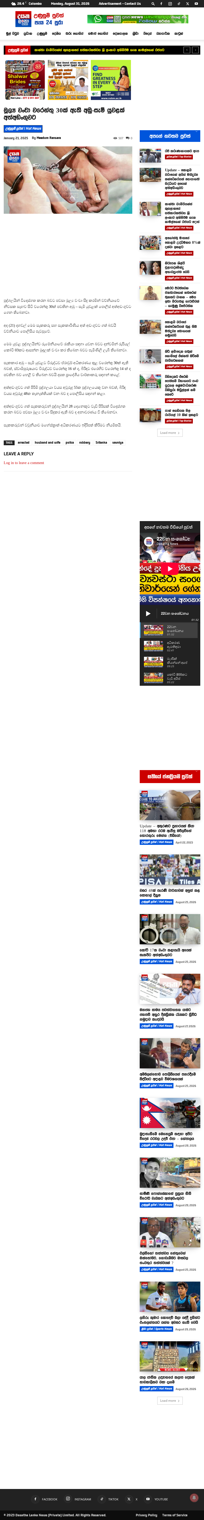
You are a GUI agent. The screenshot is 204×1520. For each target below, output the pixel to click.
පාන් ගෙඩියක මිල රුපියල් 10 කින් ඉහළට (181, 412)
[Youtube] (196, 3)
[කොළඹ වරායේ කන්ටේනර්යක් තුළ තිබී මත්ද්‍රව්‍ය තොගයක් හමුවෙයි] (150, 327)
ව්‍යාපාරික (163, 33)
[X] (188, 3)
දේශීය (56, 33)
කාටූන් (179, 33)
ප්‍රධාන (28, 33)
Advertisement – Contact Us (120, 4)
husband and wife (47, 442)
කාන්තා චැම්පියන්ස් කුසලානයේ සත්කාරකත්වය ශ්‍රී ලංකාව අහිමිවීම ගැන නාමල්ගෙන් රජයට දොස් (182, 213)
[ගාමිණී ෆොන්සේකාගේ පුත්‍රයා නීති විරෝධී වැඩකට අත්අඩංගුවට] (170, 1173)
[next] (195, 50)
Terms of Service (175, 1515)
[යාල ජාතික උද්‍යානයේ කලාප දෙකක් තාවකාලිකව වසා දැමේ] (170, 1356)
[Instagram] (170, 3)
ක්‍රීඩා (136, 33)
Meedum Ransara (49, 138)
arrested (23, 442)
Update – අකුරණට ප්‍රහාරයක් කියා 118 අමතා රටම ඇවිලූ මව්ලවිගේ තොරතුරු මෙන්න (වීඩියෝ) (167, 831)
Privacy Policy (146, 1515)
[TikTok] (179, 3)
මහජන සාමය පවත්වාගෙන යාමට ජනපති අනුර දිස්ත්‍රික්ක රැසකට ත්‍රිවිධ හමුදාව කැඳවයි (168, 1014)
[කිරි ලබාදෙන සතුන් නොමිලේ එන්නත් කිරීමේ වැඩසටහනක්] (150, 356)
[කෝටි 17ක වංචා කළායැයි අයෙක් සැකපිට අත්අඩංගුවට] (170, 929)
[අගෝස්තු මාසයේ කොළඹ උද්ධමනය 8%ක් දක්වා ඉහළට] (150, 243)
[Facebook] (161, 3)
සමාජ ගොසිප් (98, 33)
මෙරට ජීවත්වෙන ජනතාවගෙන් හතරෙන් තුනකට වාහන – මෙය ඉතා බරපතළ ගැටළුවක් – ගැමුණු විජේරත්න (182, 297)
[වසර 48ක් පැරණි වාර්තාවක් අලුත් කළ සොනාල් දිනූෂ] (170, 869)
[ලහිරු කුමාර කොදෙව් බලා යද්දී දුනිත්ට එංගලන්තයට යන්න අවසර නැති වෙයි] (170, 1297)
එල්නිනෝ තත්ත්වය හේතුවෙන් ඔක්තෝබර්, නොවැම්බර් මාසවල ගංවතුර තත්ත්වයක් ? (164, 1258)
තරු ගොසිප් (74, 33)
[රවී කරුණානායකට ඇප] (150, 156)
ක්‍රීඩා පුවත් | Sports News (156, 1329)
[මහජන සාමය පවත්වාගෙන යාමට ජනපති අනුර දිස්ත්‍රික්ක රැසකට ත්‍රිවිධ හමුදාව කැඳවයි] (170, 989)
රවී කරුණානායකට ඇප (182, 151)
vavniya (117, 442)
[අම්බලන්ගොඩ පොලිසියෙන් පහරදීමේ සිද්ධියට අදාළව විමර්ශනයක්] (170, 1053)
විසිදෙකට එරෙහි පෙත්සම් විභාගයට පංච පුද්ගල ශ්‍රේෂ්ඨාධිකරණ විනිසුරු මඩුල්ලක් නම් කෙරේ (181, 385)
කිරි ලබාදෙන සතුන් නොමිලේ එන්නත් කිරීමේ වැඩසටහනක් (182, 355)
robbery (84, 442)
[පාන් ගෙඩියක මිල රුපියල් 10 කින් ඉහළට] (150, 415)
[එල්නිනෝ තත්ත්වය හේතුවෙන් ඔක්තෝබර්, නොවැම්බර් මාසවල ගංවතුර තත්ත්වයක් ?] (170, 1232)
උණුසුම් (42, 33)
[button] (153, 4)
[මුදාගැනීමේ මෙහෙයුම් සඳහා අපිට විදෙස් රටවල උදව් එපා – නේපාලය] (170, 1113)
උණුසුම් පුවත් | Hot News (23, 128)
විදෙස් (147, 33)
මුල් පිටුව (12, 33)
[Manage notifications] (194, 1497)
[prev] (187, 50)
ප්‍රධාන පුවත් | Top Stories (179, 156)
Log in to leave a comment (24, 463)
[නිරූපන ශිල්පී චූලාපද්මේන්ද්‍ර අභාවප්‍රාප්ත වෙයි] (150, 268)
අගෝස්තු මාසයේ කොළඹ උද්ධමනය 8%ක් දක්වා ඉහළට (182, 242)
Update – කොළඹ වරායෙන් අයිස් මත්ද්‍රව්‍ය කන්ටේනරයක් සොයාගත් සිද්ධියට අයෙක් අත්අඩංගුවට (182, 179)
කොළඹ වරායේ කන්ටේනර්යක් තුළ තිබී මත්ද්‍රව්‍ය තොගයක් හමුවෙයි (181, 328)
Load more (168, 432)
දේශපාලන (120, 33)
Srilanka (101, 442)
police (70, 442)
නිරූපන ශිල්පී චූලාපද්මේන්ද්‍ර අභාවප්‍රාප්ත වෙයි (177, 267)
